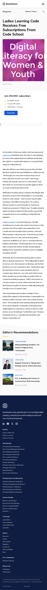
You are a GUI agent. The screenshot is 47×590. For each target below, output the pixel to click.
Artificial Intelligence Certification (13, 481)
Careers (5, 539)
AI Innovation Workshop (10, 473)
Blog (4, 552)
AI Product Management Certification (14, 484)
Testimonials (7, 572)
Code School (7, 155)
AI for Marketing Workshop (11, 452)
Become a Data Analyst (10, 509)
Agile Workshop (8, 470)
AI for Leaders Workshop (10, 457)
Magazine (6, 544)
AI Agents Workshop (9, 468)
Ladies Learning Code (11, 222)
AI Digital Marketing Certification (12, 492)
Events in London (8, 435)
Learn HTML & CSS (8, 525)
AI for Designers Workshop (11, 454)
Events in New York (8, 433)
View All (5, 511)
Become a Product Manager (11, 503)
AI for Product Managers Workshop (13, 449)
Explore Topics (31, 11)
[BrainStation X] (12, 424)
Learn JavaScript (7, 522)
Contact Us (6, 547)
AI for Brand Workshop (10, 460)
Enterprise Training (8, 561)
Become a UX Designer (10, 501)
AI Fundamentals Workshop (11, 446)
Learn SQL (6, 528)
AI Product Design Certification (12, 489)
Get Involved (6, 541)
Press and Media (8, 549)
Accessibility (27, 586)
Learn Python (6, 520)
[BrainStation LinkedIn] (4, 424)
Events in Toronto (8, 438)
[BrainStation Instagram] (17, 424)
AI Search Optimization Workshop (13, 465)
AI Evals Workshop (9, 462)
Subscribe (11, 113)
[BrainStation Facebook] (8, 424)
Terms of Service (7, 586)
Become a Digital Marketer (11, 506)
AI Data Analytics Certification (12, 487)
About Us (6, 536)
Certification (6, 569)
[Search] (43, 12)
